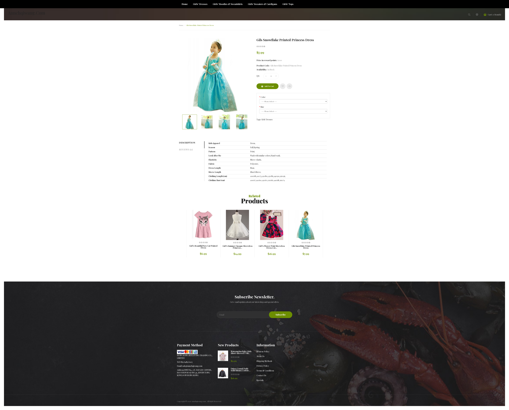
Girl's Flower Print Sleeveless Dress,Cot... (272, 247)
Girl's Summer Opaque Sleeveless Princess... (238, 247)
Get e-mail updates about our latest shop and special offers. (254, 302)
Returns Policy (262, 351)
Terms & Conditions (265, 370)
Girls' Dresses (267, 119)
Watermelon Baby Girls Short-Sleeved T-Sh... (241, 352)
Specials (260, 380)
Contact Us (261, 375)
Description (187, 142)
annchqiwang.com (26, 13)
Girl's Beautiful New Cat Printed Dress (203, 247)
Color (263, 97)
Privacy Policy (262, 366)
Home (181, 25)
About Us (260, 356)
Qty (258, 76)
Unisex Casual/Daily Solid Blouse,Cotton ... (241, 370)
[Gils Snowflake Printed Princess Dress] (189, 122)
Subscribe (281, 314)
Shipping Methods (264, 361)
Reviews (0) (186, 149)
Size (262, 107)
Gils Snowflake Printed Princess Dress (200, 25)
